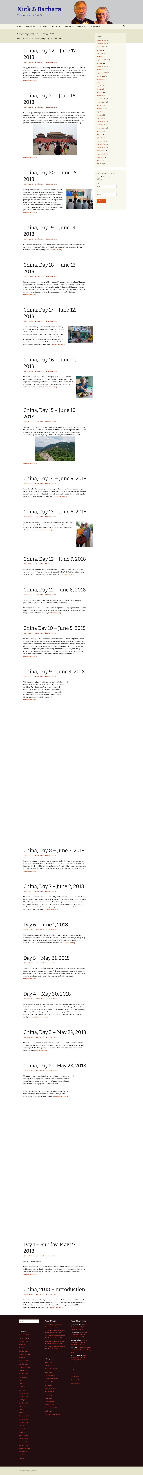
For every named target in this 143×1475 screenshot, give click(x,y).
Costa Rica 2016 (50, 1375)
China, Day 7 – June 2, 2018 (53, 886)
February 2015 (101, 141)
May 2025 (99, 50)
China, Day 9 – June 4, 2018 (54, 672)
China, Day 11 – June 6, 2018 (54, 590)
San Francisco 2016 (51, 1408)
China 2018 (40, 62)
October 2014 (101, 151)
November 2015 (101, 125)
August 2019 (100, 82)
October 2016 (101, 108)
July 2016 (99, 112)
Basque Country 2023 (51, 1369)
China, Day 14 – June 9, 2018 (55, 478)
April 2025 (100, 53)
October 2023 (101, 69)
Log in (73, 1373)
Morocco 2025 (56, 26)
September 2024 (102, 60)
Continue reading (30, 80)
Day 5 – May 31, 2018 (46, 958)
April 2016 (100, 118)
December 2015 (101, 121)
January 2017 (101, 105)
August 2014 (100, 157)
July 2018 (99, 92)
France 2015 (49, 1382)
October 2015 (101, 128)
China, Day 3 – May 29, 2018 (54, 1032)
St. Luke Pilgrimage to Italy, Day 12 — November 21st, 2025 (80, 1327)
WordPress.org (76, 1383)
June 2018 (100, 95)
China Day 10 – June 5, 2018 (54, 628)
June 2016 (100, 115)
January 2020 (101, 76)
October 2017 (101, 102)
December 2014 (101, 144)
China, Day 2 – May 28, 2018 (54, 1066)
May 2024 (99, 63)
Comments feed (76, 1380)
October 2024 (101, 56)
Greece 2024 (69, 26)
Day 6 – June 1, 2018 (45, 925)
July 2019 (99, 86)
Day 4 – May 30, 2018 (47, 994)
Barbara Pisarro (52, 62)
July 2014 (99, 160)
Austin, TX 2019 (49, 1366)
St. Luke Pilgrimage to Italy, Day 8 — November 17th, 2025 (79, 1334)
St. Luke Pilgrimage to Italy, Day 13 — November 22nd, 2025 (81, 1350)
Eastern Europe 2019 (51, 1378)
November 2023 (101, 66)
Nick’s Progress (96, 26)
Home (19, 26)
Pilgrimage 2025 (30, 26)
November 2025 (101, 44)
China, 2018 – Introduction (54, 1289)
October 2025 (101, 47)
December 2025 (101, 40)
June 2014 (100, 164)
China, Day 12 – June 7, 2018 (54, 559)
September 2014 (102, 154)
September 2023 (102, 73)
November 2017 (101, 99)
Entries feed (75, 1377)
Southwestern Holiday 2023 (53, 1414)
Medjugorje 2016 (50, 1388)
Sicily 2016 (48, 1411)
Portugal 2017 (49, 1404)
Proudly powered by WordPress (27, 1471)
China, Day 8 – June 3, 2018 (54, 850)
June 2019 (100, 89)
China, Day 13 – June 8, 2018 (55, 512)
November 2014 (101, 147)
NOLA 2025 (43, 26)
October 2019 (101, 79)
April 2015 (100, 138)
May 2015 (99, 134)
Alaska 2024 (48, 1362)
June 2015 (100, 131)
